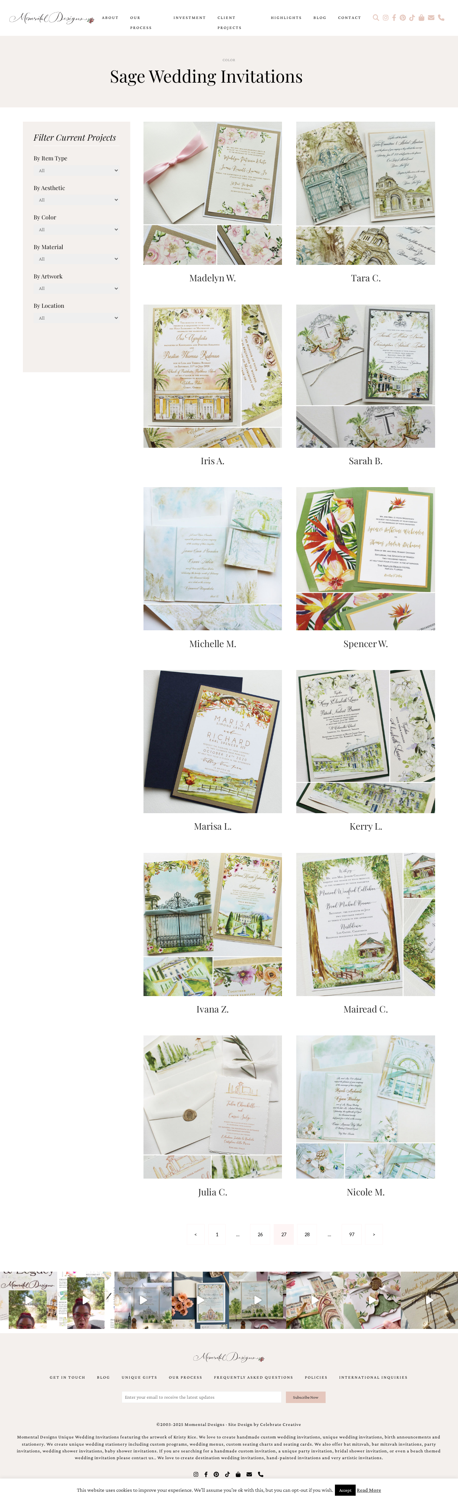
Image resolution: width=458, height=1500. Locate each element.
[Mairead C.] (365, 924)
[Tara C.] (365, 192)
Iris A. (212, 460)
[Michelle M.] (212, 558)
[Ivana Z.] (212, 924)
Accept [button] (345, 1490)
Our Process (141, 22)
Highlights (286, 17)
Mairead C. (366, 1009)
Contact (349, 17)
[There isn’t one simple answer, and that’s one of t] (372, 1300)
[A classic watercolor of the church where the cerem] (200, 1300)
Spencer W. (366, 643)
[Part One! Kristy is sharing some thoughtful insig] (85, 1300)
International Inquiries (373, 1377)
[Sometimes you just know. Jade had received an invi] (257, 1300)
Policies (316, 1377)
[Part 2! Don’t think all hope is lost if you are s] (28, 1300)
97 (351, 1234)
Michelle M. (212, 643)
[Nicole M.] (365, 1106)
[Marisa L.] (212, 741)
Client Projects (230, 22)
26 (260, 1234)
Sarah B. (366, 460)
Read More (369, 1490)
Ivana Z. (212, 1009)
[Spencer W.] (365, 558)
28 (307, 1234)
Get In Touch (68, 1377)
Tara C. (366, 277)
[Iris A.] (212, 375)
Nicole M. (366, 1191)
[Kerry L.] (365, 741)
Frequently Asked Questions (253, 1377)
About (110, 17)
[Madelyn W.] (212, 192)
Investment (190, 17)
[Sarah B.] (365, 375)
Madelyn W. (212, 277)
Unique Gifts (139, 1377)
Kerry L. (366, 826)
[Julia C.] (212, 1106)
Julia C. (212, 1191)
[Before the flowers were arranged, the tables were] (143, 1300)
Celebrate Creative (280, 1424)
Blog (320, 17)
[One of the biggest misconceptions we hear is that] (429, 1300)
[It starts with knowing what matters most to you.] (315, 1300)
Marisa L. (213, 826)
